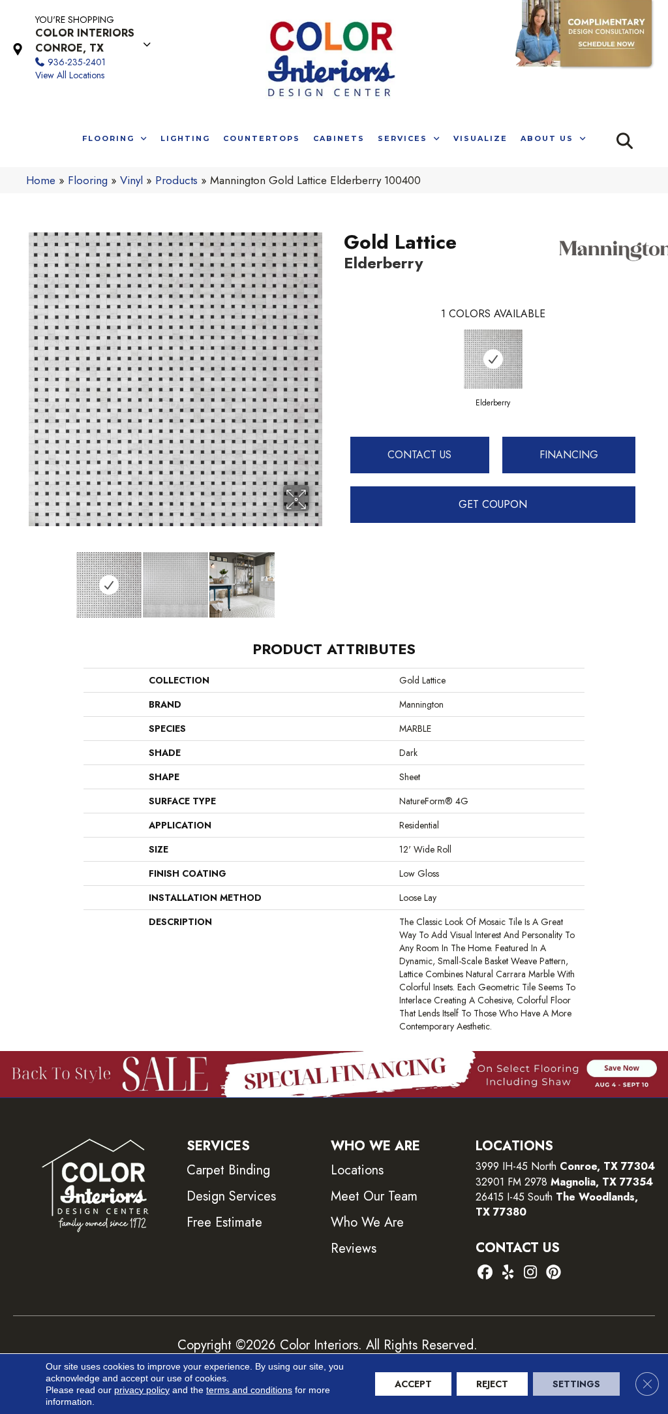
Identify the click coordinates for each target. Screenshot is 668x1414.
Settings (576, 1383)
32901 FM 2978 (564, 1181)
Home (40, 180)
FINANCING (568, 454)
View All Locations (69, 75)
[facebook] (485, 1273)
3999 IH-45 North (516, 1166)
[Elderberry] (493, 359)
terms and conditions (249, 1390)
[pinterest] (553, 1273)
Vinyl (131, 180)
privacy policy (142, 1390)
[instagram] (530, 1273)
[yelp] (507, 1273)
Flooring (88, 180)
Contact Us (419, 454)
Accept (413, 1383)
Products (176, 180)
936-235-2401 (77, 62)
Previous (32, 578)
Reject (492, 1383)
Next (317, 578)
